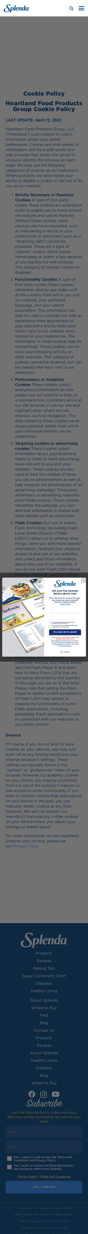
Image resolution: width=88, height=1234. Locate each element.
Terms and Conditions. (66, 645)
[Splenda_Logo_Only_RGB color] (16, 8)
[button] (81, 8)
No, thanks (64, 651)
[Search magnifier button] (71, 8)
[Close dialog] (83, 580)
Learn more (65, 604)
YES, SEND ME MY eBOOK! (65, 632)
